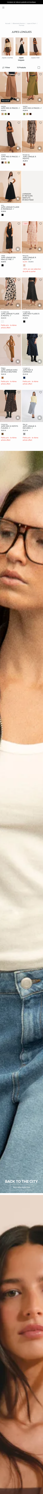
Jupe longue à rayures (29, 427)
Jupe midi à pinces (9, 108)
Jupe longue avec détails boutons (9, 371)
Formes (21, 25)
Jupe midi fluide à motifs (31, 315)
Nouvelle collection (21, 1187)
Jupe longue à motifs (29, 158)
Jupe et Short (31, 23)
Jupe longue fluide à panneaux (10, 208)
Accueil (7, 23)
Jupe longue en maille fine (8, 258)
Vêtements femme (18, 23)
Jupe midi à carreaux (28, 371)
